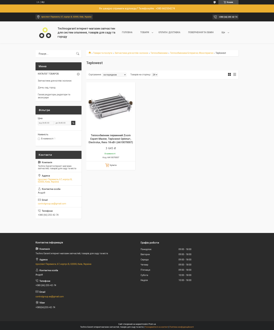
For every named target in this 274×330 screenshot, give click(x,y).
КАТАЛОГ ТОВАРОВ (48, 73)
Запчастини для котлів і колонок (131, 53)
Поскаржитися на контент (156, 327)
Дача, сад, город (46, 87)
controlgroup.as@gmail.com (52, 203)
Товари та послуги (102, 53)
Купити (113, 165)
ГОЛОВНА (127, 32)
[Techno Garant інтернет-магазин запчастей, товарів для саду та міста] (45, 32)
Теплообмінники (159, 53)
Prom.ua (152, 324)
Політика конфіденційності (182, 327)
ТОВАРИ (144, 32)
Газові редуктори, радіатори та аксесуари (54, 96)
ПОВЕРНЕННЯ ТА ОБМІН (201, 32)
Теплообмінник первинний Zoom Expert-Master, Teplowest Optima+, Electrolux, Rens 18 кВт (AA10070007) (111, 139)
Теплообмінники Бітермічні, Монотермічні (191, 53)
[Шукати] (78, 54)
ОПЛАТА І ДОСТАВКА (169, 32)
